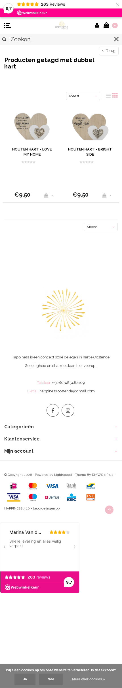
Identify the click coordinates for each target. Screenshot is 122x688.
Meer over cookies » (88, 679)
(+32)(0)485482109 (68, 382)
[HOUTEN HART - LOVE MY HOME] (32, 125)
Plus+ (110, 475)
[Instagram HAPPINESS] (68, 410)
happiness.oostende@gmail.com (67, 391)
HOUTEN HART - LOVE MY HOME (32, 152)
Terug (110, 51)
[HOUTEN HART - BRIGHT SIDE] (90, 125)
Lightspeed (63, 475)
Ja (25, 679)
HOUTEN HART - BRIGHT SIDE (90, 152)
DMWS (97, 475)
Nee (51, 679)
